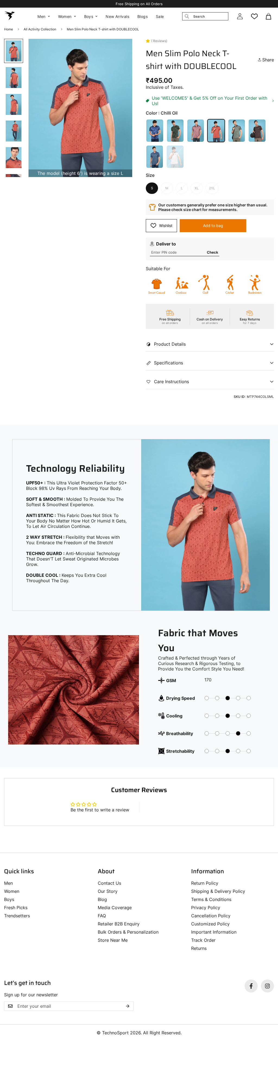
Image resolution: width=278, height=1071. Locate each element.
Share (268, 59)
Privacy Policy (205, 907)
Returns (199, 948)
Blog (102, 899)
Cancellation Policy (210, 915)
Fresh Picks (15, 907)
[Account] (239, 16)
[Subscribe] (128, 1006)
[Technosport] (9, 16)
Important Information (213, 932)
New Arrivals (117, 16)
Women (65, 16)
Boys (88, 16)
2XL (212, 188)
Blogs (142, 16)
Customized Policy (210, 924)
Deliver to (166, 244)
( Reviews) (159, 41)
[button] (269, 16)
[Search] (186, 16)
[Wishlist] (254, 16)
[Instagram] (267, 986)
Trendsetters (17, 915)
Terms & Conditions (211, 899)
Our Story (108, 891)
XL (197, 188)
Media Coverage (115, 907)
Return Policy (204, 883)
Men (41, 16)
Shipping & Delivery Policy (218, 891)
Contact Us (109, 883)
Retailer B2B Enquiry (119, 924)
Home (8, 29)
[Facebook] (251, 986)
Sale (160, 16)
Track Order (203, 940)
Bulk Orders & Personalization (128, 932)
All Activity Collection (40, 29)
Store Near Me (113, 940)
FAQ (102, 915)
